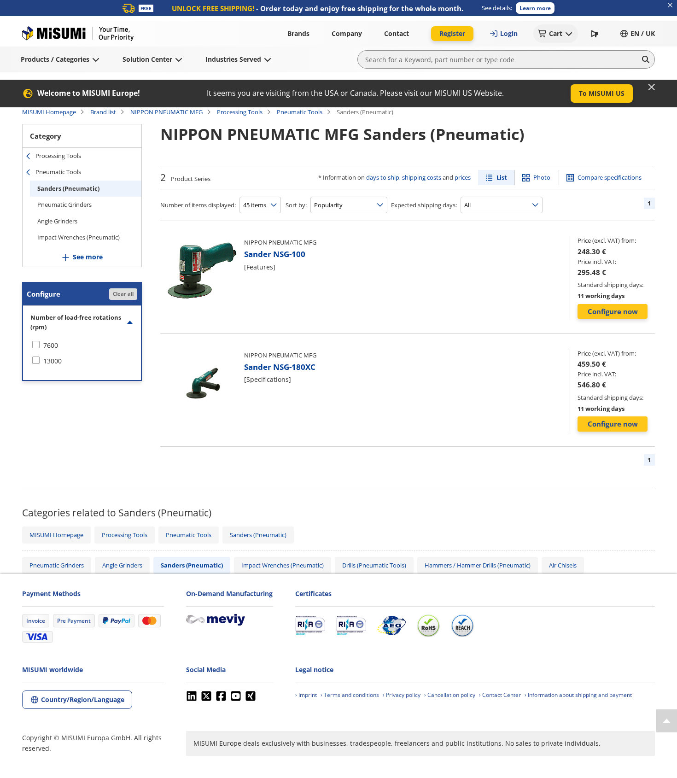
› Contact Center (500, 695)
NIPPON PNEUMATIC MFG (166, 112)
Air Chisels (563, 565)
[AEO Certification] (391, 625)
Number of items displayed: (198, 205)
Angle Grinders (57, 221)
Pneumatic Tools (299, 112)
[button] (535, 8)
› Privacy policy (401, 695)
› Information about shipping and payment (578, 695)
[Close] (651, 87)
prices (463, 177)
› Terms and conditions (350, 695)
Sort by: (296, 205)
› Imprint (306, 695)
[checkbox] (82, 345)
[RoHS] (428, 625)
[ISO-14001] (351, 625)
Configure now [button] (613, 311)
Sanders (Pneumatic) (68, 188)
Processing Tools (240, 112)
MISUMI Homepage (49, 112)
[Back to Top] (666, 720)
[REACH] (462, 625)
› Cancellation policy (449, 695)
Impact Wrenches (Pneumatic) (78, 237)
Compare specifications (610, 177)
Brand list (103, 112)
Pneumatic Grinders (64, 204)
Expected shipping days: (424, 205)
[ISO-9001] (310, 625)
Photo (541, 177)
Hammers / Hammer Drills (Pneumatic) (478, 565)
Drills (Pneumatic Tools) (374, 565)
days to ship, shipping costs (403, 177)
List (501, 177)
